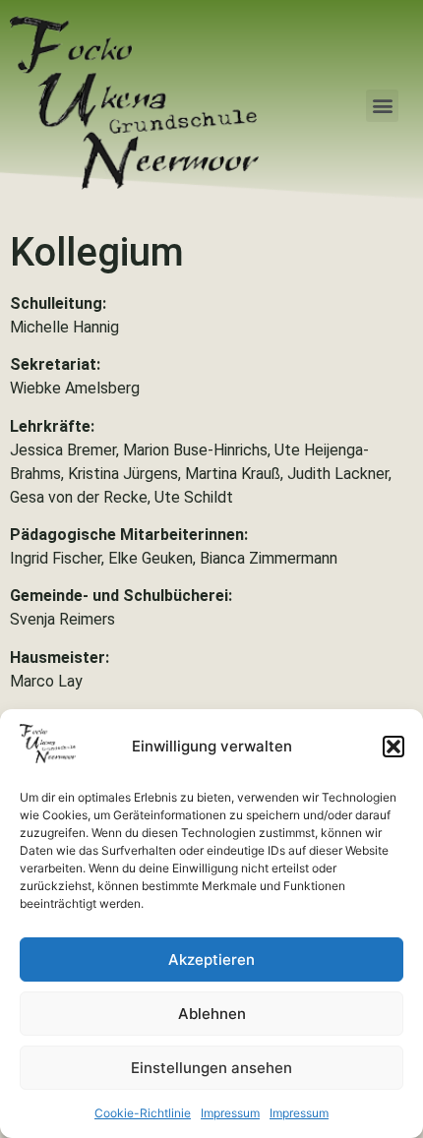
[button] (393, 746)
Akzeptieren (211, 959)
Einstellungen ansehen (211, 1067)
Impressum (230, 1113)
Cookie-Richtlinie (142, 1113)
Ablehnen (212, 1013)
